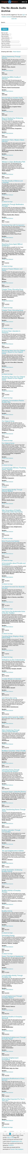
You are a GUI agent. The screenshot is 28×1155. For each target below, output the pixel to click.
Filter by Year (4, 32)
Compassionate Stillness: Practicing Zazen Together (14, 468)
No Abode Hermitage (7, 201)
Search (5, 29)
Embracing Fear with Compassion (13, 225)
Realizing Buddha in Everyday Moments (12, 1017)
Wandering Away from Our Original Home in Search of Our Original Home (13, 351)
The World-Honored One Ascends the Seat (13, 587)
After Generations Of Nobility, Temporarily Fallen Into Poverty (12, 511)
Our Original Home (8, 421)
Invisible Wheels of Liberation (11, 679)
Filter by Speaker (5, 39)
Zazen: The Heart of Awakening (12, 956)
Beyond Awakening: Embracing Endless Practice (12, 118)
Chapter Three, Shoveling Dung (12, 289)
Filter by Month (5, 36)
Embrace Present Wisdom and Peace (12, 269)
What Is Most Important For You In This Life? (13, 1099)
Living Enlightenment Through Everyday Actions (12, 996)
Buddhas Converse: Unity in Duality (14, 750)
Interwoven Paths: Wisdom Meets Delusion (13, 140)
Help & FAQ (10, 1137)
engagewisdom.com (16, 1141)
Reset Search (17, 51)
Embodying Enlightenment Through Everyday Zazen (14, 1038)
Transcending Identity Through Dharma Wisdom (12, 490)
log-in (23, 15)
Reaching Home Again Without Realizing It (12, 245)
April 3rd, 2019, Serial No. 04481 (13, 717)
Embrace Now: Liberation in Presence (11, 331)
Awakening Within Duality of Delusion (11, 77)
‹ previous (11, 1131)
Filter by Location (5, 43)
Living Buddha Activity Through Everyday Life (12, 976)
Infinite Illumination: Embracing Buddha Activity (12, 870)
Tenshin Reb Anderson (7, 70)
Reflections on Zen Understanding (13, 660)
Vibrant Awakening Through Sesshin (11, 57)
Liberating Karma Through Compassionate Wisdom (10, 770)
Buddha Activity (7, 911)
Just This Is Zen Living (9, 698)
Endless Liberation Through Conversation (11, 830)
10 (20, 1134)
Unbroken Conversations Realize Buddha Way (13, 401)
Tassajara (4, 487)
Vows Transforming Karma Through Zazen (14, 810)
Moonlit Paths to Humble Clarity (12, 98)
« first (5, 1131)
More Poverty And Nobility (10, 541)
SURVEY (11, 1145)
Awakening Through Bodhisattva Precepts (13, 205)
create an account (6, 17)
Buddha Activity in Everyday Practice (11, 891)
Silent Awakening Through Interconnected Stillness (11, 730)
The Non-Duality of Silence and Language (12, 181)
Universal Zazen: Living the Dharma (14, 791)
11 (24, 1134)
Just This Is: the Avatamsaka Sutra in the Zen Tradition (13, 612)
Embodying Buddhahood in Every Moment (13, 1079)
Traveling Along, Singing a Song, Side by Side (13, 637)
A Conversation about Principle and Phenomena (14, 564)
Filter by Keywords (5, 47)
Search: (3, 22)
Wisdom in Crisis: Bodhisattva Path (13, 162)
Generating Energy (8, 935)
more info (14, 18)
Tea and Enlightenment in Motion (13, 851)
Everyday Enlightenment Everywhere (10, 1058)
